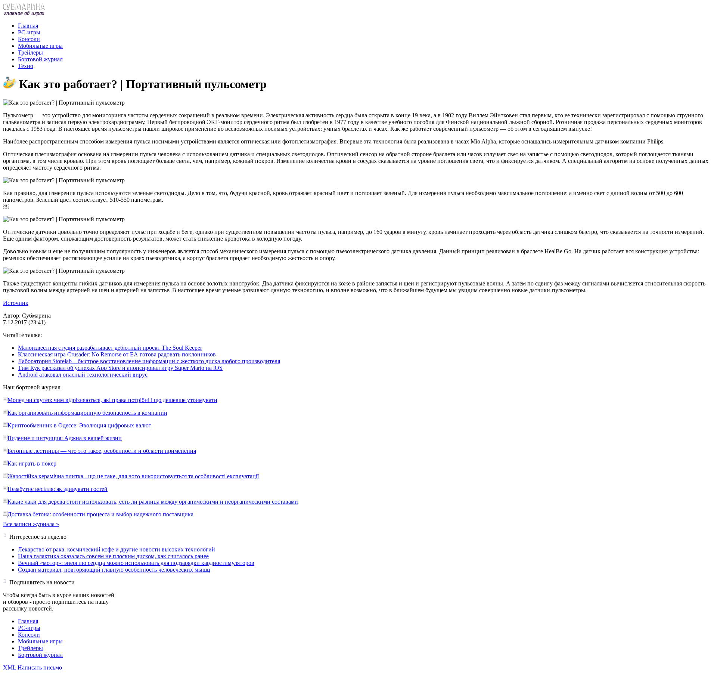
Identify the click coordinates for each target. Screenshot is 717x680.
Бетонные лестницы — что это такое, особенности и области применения (101, 451)
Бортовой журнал (40, 59)
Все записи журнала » (31, 524)
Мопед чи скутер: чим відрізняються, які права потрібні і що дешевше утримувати (112, 400)
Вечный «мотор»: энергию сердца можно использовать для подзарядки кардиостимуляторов (136, 563)
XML (9, 667)
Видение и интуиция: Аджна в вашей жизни (64, 438)
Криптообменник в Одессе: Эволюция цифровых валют (79, 425)
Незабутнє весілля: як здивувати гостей (57, 489)
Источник (15, 303)
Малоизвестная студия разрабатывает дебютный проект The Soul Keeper (110, 347)
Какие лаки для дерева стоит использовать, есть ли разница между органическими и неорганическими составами (152, 501)
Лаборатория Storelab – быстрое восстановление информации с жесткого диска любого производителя (149, 361)
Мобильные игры (40, 46)
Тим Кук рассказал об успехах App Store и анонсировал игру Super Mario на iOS (120, 368)
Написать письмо (40, 667)
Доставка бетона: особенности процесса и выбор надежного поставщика (100, 514)
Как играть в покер (31, 463)
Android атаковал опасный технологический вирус (83, 374)
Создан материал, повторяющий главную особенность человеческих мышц (114, 569)
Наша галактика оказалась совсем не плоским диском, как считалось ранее (113, 556)
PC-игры (29, 32)
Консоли (29, 39)
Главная (28, 25)
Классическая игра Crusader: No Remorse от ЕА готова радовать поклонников (117, 354)
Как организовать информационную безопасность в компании (87, 412)
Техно (25, 66)
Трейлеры (30, 52)
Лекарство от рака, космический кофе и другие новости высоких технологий (116, 549)
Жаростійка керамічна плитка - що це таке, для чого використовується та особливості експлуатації (133, 476)
